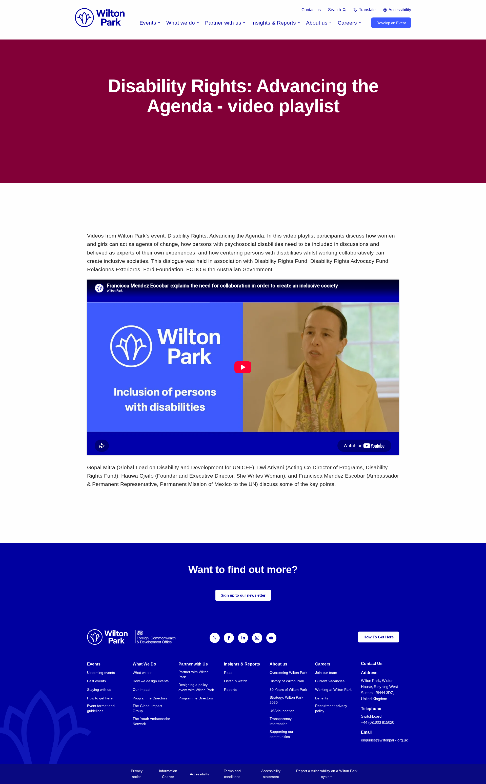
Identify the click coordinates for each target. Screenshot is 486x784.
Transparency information (281, 721)
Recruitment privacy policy (331, 708)
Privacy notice (137, 774)
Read (228, 673)
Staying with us (99, 690)
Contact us (311, 10)
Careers (347, 23)
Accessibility (400, 10)
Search (334, 10)
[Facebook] (229, 638)
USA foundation (282, 711)
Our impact (141, 690)
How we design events (151, 681)
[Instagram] (257, 638)
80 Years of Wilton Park (288, 690)
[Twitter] (215, 638)
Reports (230, 690)
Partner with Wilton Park (193, 674)
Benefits (321, 698)
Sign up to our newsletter (243, 595)
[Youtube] (271, 638)
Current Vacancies (330, 681)
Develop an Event (391, 23)
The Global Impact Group (147, 708)
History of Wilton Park (287, 681)
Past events (96, 681)
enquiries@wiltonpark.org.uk (384, 740)
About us (317, 23)
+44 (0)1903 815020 (377, 722)
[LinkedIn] (243, 638)
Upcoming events (101, 673)
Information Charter (168, 774)
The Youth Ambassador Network (151, 721)
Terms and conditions (232, 774)
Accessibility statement (270, 774)
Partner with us (223, 23)
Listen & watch (235, 681)
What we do (180, 23)
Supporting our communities (281, 734)
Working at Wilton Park (333, 690)
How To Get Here (378, 637)
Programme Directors (150, 698)
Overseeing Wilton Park (288, 673)
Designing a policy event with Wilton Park (196, 687)
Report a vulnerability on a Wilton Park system (326, 774)
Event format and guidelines (101, 708)
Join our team (326, 673)
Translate (367, 10)
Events (147, 23)
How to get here (100, 698)
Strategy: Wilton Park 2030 (286, 699)
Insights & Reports (273, 23)
